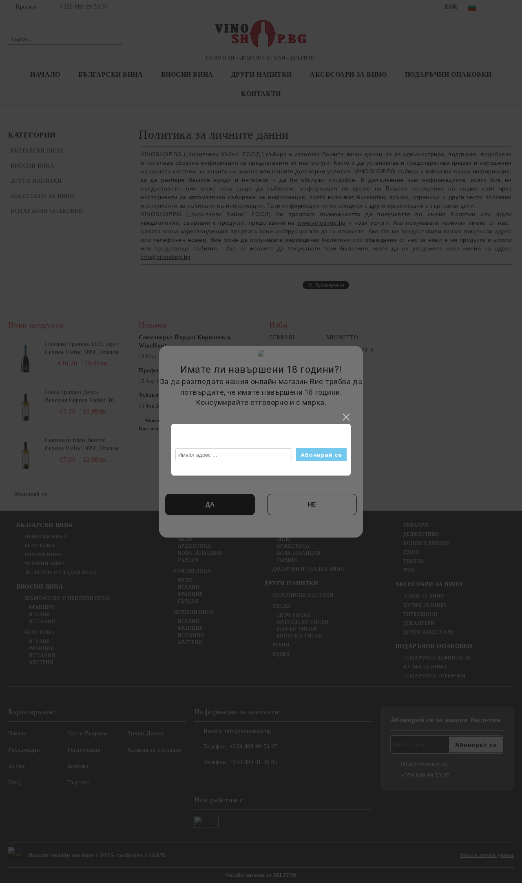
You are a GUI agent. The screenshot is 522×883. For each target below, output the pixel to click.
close (346, 417)
